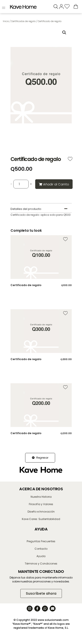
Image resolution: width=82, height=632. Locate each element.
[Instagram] (30, 608)
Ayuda (41, 556)
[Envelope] (53, 608)
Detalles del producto (25, 209)
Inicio (6, 21)
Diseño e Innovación (41, 511)
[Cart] (76, 6)
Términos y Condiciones (41, 563)
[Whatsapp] (45, 608)
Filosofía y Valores (41, 504)
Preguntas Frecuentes (41, 541)
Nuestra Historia (41, 497)
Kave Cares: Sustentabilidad (41, 519)
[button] (64, 32)
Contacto (41, 549)
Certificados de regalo (23, 21)
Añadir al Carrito (56, 184)
